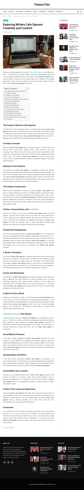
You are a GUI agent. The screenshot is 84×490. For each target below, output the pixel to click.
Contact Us (59, 11)
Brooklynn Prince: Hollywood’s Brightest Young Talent (74, 48)
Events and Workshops (12, 105)
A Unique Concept (10, 93)
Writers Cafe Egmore (9, 427)
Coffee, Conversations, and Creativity (16, 99)
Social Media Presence (12, 111)
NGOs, (52, 236)
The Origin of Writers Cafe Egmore (15, 91)
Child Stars (19, 11)
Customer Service (11, 314)
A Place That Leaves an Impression (16, 117)
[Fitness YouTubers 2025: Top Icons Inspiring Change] (63, 79)
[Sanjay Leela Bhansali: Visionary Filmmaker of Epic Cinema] (63, 68)
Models (35, 11)
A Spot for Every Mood (12, 107)
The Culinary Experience (12, 97)
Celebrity (11, 11)
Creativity (33, 209)
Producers (42, 11)
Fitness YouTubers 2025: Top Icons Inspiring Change (74, 79)
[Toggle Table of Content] (26, 88)
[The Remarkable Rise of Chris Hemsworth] (63, 59)
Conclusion (9, 119)
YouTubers (50, 11)
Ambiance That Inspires (12, 95)
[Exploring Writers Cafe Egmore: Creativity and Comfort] (28, 51)
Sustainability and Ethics (13, 113)
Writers (6, 20)
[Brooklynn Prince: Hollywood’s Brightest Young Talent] (63, 48)
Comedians (28, 11)
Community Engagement (12, 101)
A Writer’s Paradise (11, 103)
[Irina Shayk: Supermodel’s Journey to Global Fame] (63, 36)
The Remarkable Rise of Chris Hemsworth (75, 58)
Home (5, 11)
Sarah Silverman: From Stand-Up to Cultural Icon (74, 26)
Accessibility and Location (14, 115)
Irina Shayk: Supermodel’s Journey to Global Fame (74, 37)
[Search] (78, 11)
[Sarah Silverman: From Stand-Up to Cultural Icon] (63, 26)
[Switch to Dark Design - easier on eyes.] (81, 11)
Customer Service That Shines (15, 109)
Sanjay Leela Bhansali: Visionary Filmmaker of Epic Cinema (74, 68)
